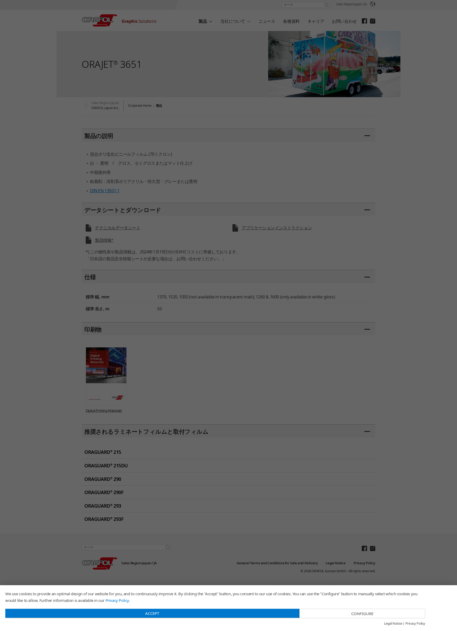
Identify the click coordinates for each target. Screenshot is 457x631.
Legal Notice (393, 623)
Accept (152, 613)
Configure (362, 613)
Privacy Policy (117, 600)
